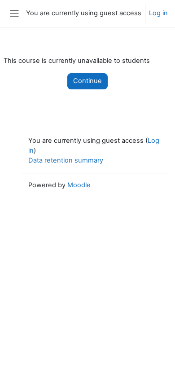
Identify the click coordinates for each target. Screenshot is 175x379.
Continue (87, 81)
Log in (158, 13)
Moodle (79, 185)
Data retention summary (65, 160)
